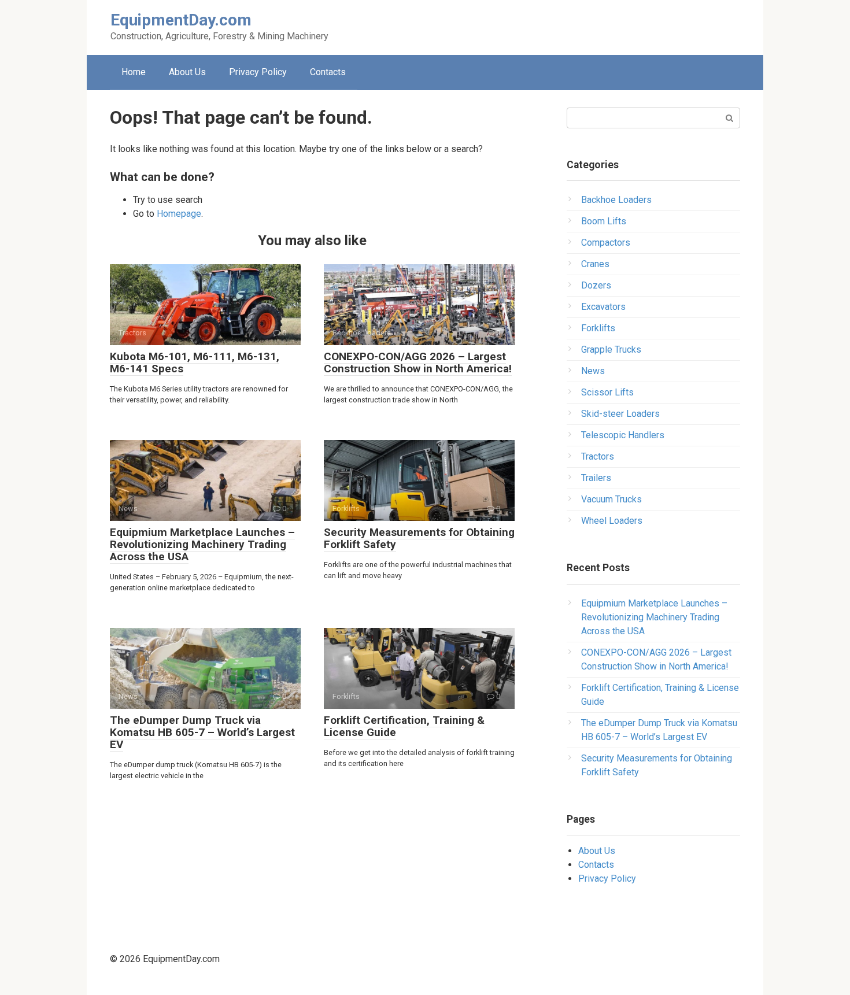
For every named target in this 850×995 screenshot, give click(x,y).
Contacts (328, 71)
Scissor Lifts (607, 392)
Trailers (596, 477)
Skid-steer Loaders (620, 413)
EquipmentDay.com (181, 19)
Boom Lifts (603, 221)
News (593, 370)
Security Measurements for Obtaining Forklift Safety (419, 538)
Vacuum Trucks (611, 499)
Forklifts (598, 328)
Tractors (597, 456)
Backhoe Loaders (616, 199)
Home (133, 71)
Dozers (596, 285)
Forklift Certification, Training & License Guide (404, 726)
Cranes (595, 263)
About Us (187, 71)
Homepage (179, 213)
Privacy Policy (258, 71)
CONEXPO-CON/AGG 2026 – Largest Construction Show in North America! (418, 362)
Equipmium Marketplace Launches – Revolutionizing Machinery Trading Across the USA (202, 544)
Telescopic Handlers (622, 435)
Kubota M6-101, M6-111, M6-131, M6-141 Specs (194, 362)
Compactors (605, 242)
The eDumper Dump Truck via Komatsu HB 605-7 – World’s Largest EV (202, 732)
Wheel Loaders (611, 520)
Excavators (603, 306)
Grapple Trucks (611, 349)
